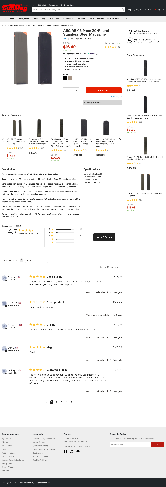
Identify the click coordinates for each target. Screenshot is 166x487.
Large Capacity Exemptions (44, 449)
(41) (140, 86)
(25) (42, 148)
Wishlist (148, 9)
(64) (140, 164)
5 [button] (71, 402)
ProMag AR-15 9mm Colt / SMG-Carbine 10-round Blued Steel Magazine (83, 142)
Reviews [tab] (7, 226)
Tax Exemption (39, 453)
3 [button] (61, 402)
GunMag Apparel (96, 19)
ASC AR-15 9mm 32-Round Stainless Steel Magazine (16, 141)
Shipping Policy (8, 456)
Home (4, 25)
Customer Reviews (40, 446)
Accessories (39, 19)
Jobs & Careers (39, 442)
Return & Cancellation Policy (13, 460)
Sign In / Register (135, 9)
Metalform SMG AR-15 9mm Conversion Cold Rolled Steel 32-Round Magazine (144, 80)
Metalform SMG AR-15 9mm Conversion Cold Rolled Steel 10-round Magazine (105, 142)
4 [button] (66, 402)
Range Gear (68, 19)
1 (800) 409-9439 (39, 5)
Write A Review (104, 237)
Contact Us (53, 5)
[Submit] (123, 9)
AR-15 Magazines (17, 25)
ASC (64, 39)
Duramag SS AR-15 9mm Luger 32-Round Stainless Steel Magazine (144, 116)
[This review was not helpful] (119, 292)
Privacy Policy (7, 463)
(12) (108, 150)
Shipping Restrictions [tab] (93, 103)
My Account (6, 439)
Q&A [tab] (18, 226)
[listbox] (92, 78)
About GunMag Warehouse (44, 439)
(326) (20, 148)
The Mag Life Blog (40, 456)
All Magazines (8, 19)
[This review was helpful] (114, 292)
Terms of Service (8, 467)
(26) (87, 150)
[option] (65, 78)
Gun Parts (54, 19)
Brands (81, 19)
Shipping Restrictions (10, 453)
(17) (64, 150)
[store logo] (15, 8)
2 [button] (56, 402)
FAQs (4, 449)
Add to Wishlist (116, 97)
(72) (140, 122)
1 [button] (51, 402)
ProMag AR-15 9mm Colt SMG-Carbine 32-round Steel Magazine (145, 158)
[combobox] (78, 9)
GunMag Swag (113, 19)
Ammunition (24, 19)
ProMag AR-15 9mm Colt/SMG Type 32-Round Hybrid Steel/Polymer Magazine (61, 142)
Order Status (7, 446)
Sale (125, 19)
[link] (113, 47)
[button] (92, 54)
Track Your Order (68, 5)
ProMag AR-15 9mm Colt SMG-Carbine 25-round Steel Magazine (38, 141)
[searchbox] (10, 260)
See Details (152, 33)
